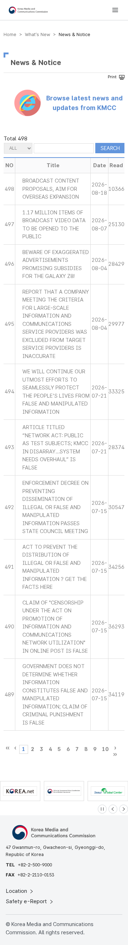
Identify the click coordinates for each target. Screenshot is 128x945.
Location (17, 891)
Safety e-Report (27, 901)
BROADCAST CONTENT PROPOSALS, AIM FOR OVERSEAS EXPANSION (50, 189)
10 (105, 749)
